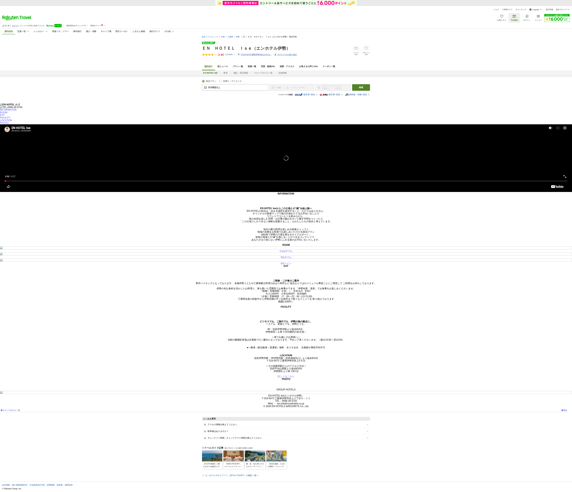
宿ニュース (222, 66)
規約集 (60, 485)
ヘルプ (496, 9)
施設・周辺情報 (240, 73)
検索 (361, 87)
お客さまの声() (308, 66)
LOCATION (6, 120)
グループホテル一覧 (263, 73)
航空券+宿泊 (309, 94)
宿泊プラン (211, 81)
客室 (225, 73)
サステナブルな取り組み (287, 55)
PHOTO (4, 123)
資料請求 (69, 485)
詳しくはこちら (286, 376)
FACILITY (5, 117)
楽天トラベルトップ (210, 37)
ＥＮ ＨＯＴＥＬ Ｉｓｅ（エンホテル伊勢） (246, 48)
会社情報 (6, 485)
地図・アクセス (287, 66)
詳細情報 (282, 73)
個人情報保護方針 (20, 485)
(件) (229, 54)
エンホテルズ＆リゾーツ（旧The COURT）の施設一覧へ (231, 475)
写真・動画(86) (268, 66)
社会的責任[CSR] (37, 485)
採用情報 (51, 485)
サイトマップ (521, 9)
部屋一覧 (252, 66)
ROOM (3, 112)
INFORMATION (8, 110)
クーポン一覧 (329, 66)
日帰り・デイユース (232, 81)
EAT (2, 115)
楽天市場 (549, 9)
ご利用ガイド (507, 9)
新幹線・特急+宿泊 (358, 94)
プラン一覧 (238, 66)
